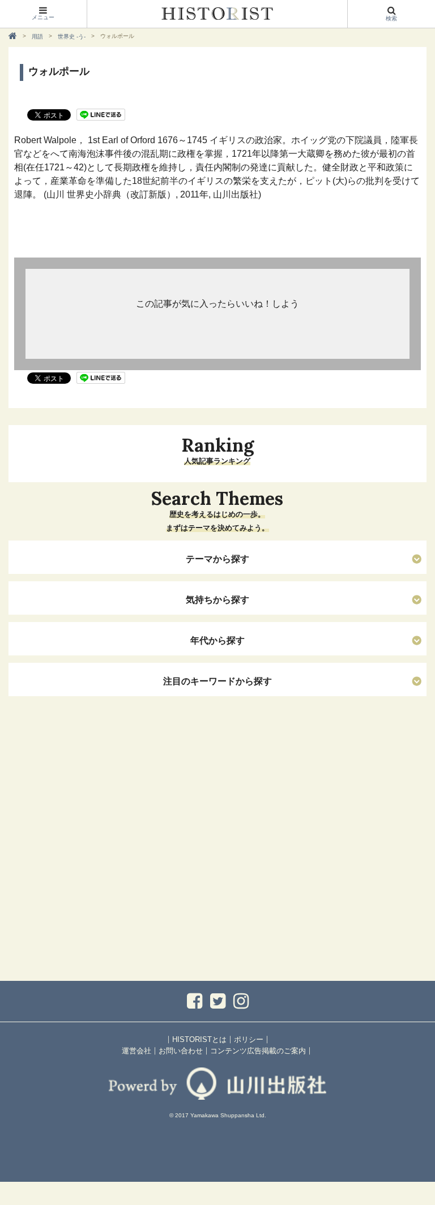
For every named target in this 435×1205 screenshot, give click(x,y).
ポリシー (248, 1039)
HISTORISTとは (199, 1039)
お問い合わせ (181, 1051)
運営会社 (136, 1051)
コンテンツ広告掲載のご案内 (258, 1051)
